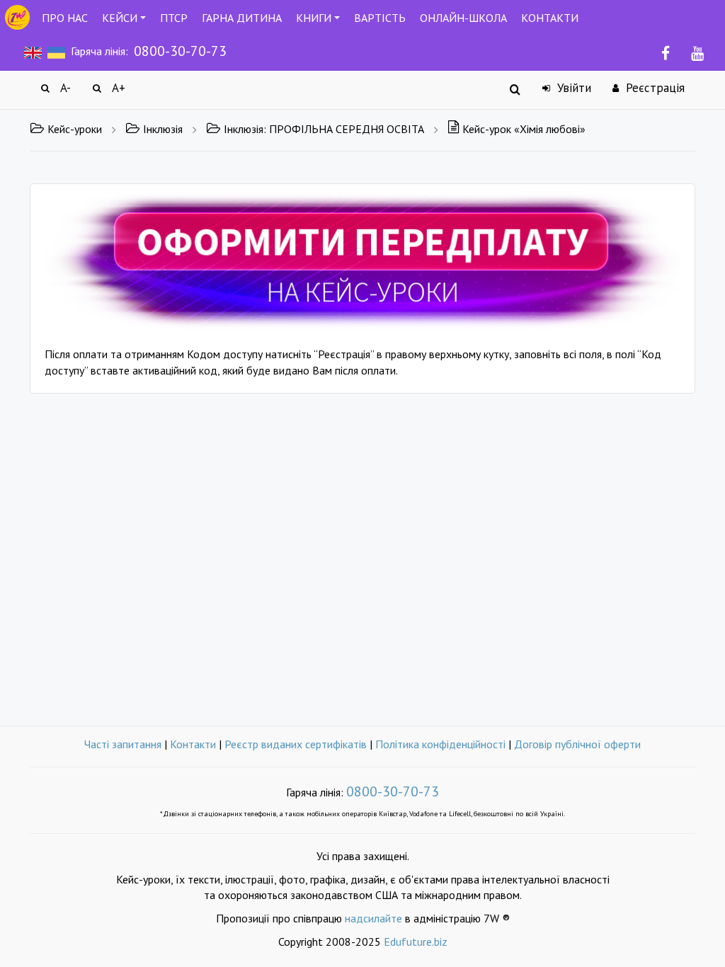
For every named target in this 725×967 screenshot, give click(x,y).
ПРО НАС (65, 18)
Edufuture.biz (415, 941)
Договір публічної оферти (577, 744)
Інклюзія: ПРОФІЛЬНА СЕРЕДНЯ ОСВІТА (324, 129)
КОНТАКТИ (549, 18)
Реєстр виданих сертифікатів (295, 744)
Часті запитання (122, 744)
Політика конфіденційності (440, 744)
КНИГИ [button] (313, 18)
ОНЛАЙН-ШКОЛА (463, 18)
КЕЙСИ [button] (119, 18)
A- (64, 88)
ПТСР (174, 18)
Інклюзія (163, 129)
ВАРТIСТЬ (380, 18)
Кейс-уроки (74, 129)
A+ (116, 88)
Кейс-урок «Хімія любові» (524, 129)
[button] (362, 260)
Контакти (193, 744)
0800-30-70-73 (180, 51)
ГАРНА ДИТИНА (242, 18)
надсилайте (373, 918)
